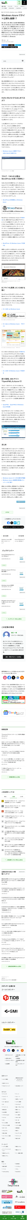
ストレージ (18, 1096)
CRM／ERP (18, 1117)
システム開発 (18, 1101)
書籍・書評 (4, 1166)
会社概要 (7, 1063)
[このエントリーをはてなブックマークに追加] (15, 522)
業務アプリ (18, 1112)
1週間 (13, 796)
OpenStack (18, 8)
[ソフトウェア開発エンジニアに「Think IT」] (19, 1192)
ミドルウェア (18, 1104)
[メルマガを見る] (4, 1050)
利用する (22, 352)
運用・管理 (18, 1122)
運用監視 (18, 1128)
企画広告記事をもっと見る (14, 966)
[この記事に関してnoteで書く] (18, 522)
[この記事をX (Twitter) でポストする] (11, 522)
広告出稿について (19, 1085)
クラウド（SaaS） (5, 1114)
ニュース (4, 1163)
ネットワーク (23, 6)
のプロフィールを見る (13, 657)
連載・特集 (4, 6)
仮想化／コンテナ (19, 1099)
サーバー (16, 6)
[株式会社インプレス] (13, 1183)
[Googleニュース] (18, 677)
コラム (17, 1169)
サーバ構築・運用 (19, 1153)
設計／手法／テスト (20, 1107)
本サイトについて (9, 1055)
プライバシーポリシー (10, 1060)
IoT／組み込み (5, 1101)
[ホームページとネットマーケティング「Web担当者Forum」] (7, 1197)
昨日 (5, 796)
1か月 (21, 796)
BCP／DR (4, 1128)
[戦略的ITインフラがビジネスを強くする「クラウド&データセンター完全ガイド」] (7, 1192)
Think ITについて (6, 1085)
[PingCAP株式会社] (11, 997)
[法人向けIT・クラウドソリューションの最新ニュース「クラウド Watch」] (7, 1202)
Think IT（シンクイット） (7, 2)
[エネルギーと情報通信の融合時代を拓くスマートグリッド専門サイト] (7, 1208)
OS (3, 1104)
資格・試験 (4, 1133)
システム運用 (18, 1125)
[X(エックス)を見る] (13, 1050)
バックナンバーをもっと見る (14, 619)
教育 (3, 1138)
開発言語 (4, 1109)
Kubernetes (11, 8)
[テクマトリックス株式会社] (9, 1029)
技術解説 (18, 1163)
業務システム (18, 1146)
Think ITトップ (4, 976)
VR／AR (17, 1120)
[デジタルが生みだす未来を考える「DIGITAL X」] (19, 1213)
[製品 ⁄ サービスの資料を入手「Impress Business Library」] (7, 1213)
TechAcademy (5, 1171)
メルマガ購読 (5, 1079)
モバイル (4, 1117)
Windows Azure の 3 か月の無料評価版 (14, 478)
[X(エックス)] (13, 677)
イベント (4, 1169)
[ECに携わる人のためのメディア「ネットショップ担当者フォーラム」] (19, 1208)
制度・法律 (18, 1138)
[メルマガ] (5, 677)
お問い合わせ (8, 1058)
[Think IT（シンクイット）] (10, 1043)
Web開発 (4, 1112)
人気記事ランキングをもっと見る (14, 860)
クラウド (4, 1099)
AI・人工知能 (4, 8)
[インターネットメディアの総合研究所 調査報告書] (19, 1197)
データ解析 (18, 1114)
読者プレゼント (5, 1083)
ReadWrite (18, 1171)
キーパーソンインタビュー (6, 1149)
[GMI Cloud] (11, 1011)
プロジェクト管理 (6, 1125)
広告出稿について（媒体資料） (20, 1055)
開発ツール (18, 1109)
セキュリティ (4, 1130)
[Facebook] (9, 677)
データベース (5, 1107)
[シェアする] (8, 522)
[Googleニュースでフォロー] (17, 1050)
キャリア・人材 (18, 1133)
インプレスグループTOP (19, 1064)
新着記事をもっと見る (14, 777)
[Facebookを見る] (8, 1050)
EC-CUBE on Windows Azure (11, 309)
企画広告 (3, 978)
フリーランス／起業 (6, 1135)
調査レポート (18, 1149)
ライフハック (18, 1135)
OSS (3, 1120)
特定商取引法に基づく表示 (20, 1061)
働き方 (17, 1130)
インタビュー (18, 1166)
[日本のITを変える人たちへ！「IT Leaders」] (19, 1202)
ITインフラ (10, 6)
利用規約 (18, 1058)
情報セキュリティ (5, 1153)
